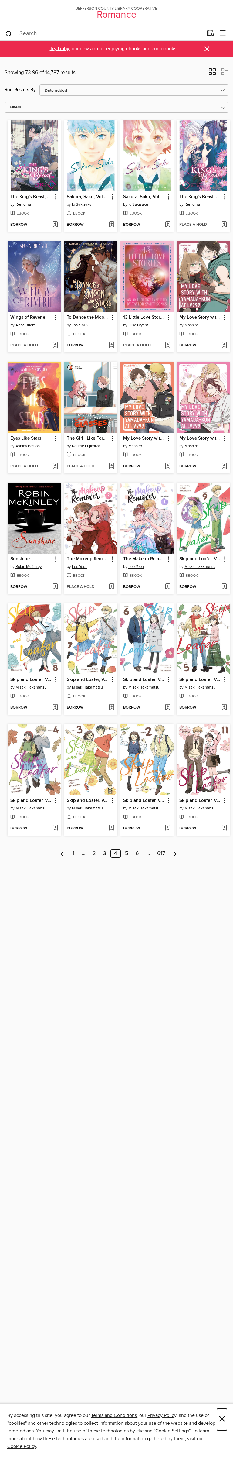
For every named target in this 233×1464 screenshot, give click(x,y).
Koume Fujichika (86, 446)
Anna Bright (25, 325)
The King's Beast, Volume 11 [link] (200, 197)
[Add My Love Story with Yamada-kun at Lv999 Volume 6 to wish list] (224, 345)
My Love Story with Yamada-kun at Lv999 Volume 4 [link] (200, 438)
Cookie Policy (21, 1446)
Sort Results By (20, 90)
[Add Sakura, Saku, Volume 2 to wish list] (111, 225)
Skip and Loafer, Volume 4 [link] (31, 800)
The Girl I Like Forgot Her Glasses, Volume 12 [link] (88, 438)
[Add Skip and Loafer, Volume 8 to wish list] (55, 708)
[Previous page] (62, 853)
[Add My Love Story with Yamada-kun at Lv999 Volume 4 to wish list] (224, 466)
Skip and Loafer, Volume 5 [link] (200, 679)
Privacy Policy (161, 1415)
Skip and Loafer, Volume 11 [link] (200, 800)
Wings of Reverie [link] (27, 317)
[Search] (9, 33)
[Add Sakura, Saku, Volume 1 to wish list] (167, 225)
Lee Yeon (79, 566)
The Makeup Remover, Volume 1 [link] (144, 559)
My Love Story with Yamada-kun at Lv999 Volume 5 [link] (144, 438)
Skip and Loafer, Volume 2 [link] (144, 800)
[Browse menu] (222, 33)
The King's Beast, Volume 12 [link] (31, 197)
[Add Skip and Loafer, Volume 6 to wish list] (167, 708)
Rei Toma (23, 204)
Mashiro (191, 325)
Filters (15, 107)
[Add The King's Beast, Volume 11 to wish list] (224, 225)
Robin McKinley (28, 566)
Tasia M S (80, 325)
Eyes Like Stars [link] (25, 438)
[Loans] (210, 34)
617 (161, 853)
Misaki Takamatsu (199, 566)
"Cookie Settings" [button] (172, 1431)
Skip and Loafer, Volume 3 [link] (88, 800)
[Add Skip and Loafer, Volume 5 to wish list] (224, 708)
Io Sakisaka (82, 204)
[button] (212, 73)
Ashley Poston (27, 446)
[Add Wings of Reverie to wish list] (55, 345)
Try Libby (59, 49)
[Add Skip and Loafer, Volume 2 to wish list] (167, 828)
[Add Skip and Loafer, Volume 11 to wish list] (224, 828)
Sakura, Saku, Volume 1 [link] (144, 197)
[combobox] (104, 33)
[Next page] (175, 853)
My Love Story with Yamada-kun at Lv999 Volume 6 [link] (200, 317)
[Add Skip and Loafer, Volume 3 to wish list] (111, 828)
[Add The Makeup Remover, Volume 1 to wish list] (167, 587)
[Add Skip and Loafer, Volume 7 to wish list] (111, 708)
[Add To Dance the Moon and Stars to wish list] (111, 345)
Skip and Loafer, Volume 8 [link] (31, 679)
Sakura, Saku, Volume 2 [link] (88, 197)
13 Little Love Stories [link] (144, 317)
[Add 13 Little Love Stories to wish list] (167, 345)
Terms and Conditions (114, 1415)
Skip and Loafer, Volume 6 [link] (144, 679)
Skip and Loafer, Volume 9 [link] (200, 559)
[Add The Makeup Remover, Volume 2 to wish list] (111, 587)
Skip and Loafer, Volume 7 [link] (88, 679)
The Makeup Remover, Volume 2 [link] (88, 559)
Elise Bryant (138, 325)
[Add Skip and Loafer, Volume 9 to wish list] (224, 587)
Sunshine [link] (20, 559)
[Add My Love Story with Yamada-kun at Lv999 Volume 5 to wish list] (167, 466)
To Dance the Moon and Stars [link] (88, 317)
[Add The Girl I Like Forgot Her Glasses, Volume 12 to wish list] (111, 466)
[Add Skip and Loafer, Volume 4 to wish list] (55, 828)
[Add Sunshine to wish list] (55, 587)
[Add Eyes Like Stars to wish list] (55, 466)
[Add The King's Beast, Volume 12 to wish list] (55, 225)
